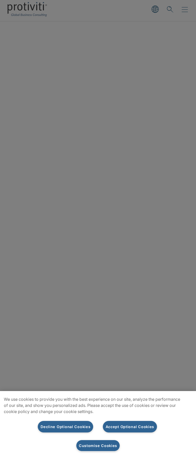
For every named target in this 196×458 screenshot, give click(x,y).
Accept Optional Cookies (130, 427)
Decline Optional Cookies (65, 427)
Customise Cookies (98, 445)
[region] (98, 424)
